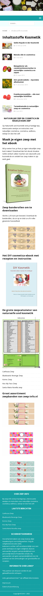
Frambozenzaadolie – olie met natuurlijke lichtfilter (27, 95)
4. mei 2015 (19, 57)
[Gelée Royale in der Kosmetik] (7, 45)
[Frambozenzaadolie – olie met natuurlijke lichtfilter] (7, 96)
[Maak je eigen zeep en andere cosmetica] (21, 9)
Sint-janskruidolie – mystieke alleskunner (26, 81)
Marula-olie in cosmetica (24, 55)
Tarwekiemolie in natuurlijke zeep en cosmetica (26, 107)
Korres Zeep (7, 379)
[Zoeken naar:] (21, 23)
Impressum (6, 583)
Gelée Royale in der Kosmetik (26, 43)
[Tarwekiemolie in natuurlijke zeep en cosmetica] (7, 108)
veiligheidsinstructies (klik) (11, 544)
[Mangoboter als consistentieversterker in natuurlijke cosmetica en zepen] (7, 69)
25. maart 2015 (20, 75)
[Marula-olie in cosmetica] (7, 57)
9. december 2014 (21, 99)
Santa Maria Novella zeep (12, 387)
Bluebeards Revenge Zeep (12, 375)
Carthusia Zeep (8, 371)
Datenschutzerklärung (10, 587)
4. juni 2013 (18, 111)
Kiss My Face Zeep (9, 383)
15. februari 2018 (20, 45)
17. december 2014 (21, 85)
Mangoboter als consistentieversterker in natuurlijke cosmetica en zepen (25, 69)
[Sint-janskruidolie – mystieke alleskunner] (7, 83)
